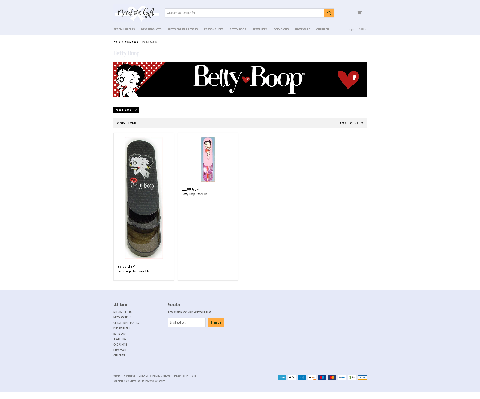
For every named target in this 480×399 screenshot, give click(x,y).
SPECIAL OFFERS (124, 29)
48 (362, 122)
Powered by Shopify (155, 380)
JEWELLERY (260, 29)
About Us (143, 375)
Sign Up (216, 322)
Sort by (120, 122)
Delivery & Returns (161, 375)
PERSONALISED (214, 29)
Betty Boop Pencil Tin (194, 194)
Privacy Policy (181, 375)
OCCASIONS (281, 29)
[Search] (329, 13)
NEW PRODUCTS (151, 29)
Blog (194, 375)
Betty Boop (131, 42)
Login (350, 29)
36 (356, 122)
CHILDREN (322, 29)
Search (116, 375)
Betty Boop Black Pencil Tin (133, 271)
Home (117, 42)
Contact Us (129, 375)
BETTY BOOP (238, 29)
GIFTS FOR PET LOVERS (183, 29)
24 (351, 122)
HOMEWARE (302, 29)
